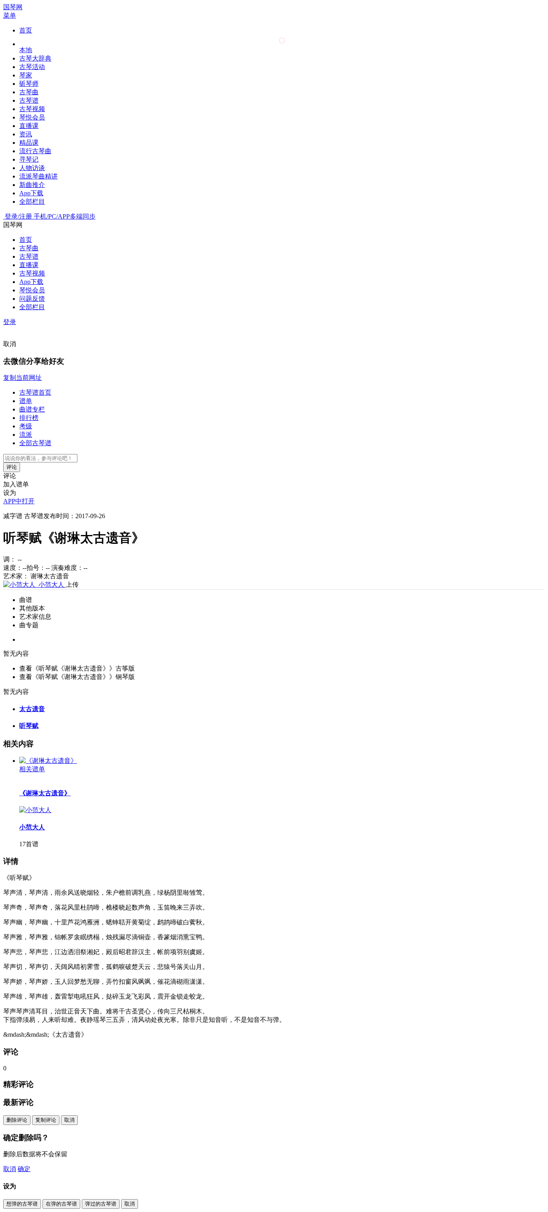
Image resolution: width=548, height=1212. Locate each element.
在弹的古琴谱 (61, 1204)
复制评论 (45, 1120)
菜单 (9, 15)
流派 (25, 434)
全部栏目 (32, 201)
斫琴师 (29, 83)
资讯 (25, 134)
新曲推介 (32, 184)
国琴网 (12, 7)
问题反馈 (32, 298)
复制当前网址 (22, 377)
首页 (25, 30)
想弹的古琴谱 (22, 1204)
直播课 (29, 125)
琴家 (25, 75)
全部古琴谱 (35, 443)
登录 (9, 321)
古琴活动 (32, 66)
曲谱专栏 (32, 409)
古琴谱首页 (35, 392)
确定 (24, 1168)
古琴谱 (29, 100)
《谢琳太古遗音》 (45, 793)
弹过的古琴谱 (100, 1204)
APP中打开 (19, 501)
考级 (25, 426)
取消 (9, 343)
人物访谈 (32, 167)
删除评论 (16, 1120)
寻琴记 (29, 159)
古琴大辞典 (35, 58)
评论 (11, 467)
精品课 (29, 142)
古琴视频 (32, 108)
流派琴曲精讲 (38, 176)
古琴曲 (29, 92)
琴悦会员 (32, 117)
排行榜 (29, 417)
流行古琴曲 (35, 151)
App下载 (31, 193)
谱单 (25, 400)
